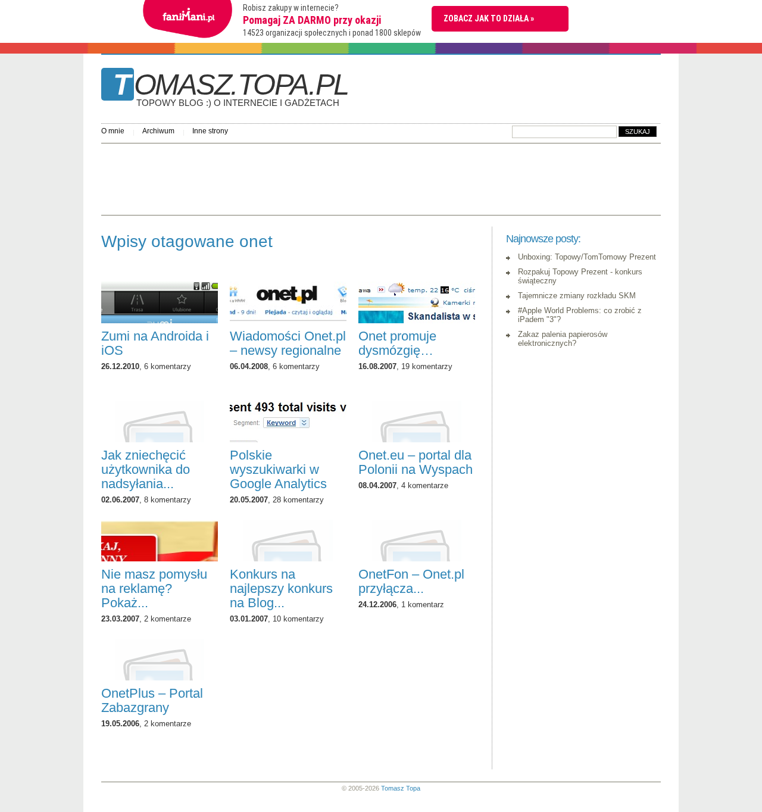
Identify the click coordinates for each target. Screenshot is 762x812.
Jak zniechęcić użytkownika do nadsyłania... (145, 469)
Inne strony (210, 131)
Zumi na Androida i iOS (155, 343)
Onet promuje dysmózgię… (397, 343)
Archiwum (158, 131)
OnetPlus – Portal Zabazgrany (152, 700)
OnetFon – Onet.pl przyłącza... (411, 581)
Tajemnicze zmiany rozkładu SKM (577, 295)
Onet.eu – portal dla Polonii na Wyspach (415, 462)
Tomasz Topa (400, 788)
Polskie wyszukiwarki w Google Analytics (278, 469)
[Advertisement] (318, 176)
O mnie (112, 131)
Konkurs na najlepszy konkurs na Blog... (281, 588)
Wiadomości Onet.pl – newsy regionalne (288, 343)
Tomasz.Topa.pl (230, 89)
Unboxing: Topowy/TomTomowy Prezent (587, 256)
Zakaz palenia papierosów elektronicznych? (562, 339)
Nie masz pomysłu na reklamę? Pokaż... (154, 588)
